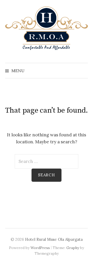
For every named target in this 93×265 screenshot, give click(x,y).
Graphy (72, 247)
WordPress (40, 247)
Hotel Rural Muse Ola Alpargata (54, 239)
